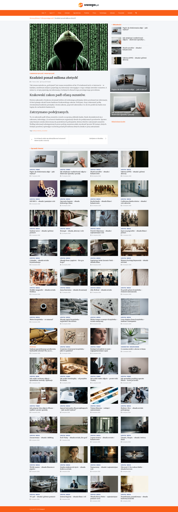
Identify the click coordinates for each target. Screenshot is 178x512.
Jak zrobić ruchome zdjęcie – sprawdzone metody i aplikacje (41, 379)
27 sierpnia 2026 (35, 176)
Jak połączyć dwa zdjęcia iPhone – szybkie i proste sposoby (42, 409)
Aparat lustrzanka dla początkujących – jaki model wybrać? (74, 409)
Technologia (103, 13)
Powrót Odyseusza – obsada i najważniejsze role (101, 232)
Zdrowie (112, 13)
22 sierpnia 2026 (35, 235)
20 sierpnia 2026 (35, 265)
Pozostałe (121, 13)
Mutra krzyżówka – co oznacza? (41, 319)
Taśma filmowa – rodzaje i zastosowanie (100, 409)
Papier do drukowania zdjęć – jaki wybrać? (129, 90)
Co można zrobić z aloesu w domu (133, 349)
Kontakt (130, 13)
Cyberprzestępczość (37, 73)
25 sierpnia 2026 (126, 176)
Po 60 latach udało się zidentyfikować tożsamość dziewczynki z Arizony (50, 139)
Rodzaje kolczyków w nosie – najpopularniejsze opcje (101, 350)
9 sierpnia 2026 (66, 412)
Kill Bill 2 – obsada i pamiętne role (42, 201)
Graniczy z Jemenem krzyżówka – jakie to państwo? (72, 350)
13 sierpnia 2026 (35, 353)
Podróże (86, 13)
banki (34, 131)
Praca (94, 13)
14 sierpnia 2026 (96, 324)
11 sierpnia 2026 (66, 383)
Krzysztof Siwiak (46, 82)
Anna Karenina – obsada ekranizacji (73, 290)
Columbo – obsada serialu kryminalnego (39, 261)
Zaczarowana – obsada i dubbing (42, 438)
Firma (59, 13)
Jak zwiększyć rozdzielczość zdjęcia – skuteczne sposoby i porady (133, 39)
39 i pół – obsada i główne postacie (42, 497)
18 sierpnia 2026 (126, 265)
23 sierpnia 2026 (96, 205)
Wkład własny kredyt (118, 121)
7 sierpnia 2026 (66, 440)
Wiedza (98, 169)
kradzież (38, 131)
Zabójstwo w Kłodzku (96, 138)
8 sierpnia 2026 (126, 412)
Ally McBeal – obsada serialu (101, 290)
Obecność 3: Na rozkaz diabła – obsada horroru (132, 468)
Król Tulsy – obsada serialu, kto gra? (73, 438)
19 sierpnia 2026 (96, 265)
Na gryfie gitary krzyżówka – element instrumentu (131, 291)
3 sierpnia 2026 (35, 499)
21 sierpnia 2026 (96, 235)
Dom (43, 13)
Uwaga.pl (42, 509)
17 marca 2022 (35, 82)
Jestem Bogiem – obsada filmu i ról (73, 497)
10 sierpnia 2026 (126, 383)
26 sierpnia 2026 (96, 176)
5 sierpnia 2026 (66, 471)
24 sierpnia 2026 (35, 204)
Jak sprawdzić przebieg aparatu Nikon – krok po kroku (132, 379)
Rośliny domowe (134, 347)
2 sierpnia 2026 (96, 501)
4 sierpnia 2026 (96, 471)
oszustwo (44, 131)
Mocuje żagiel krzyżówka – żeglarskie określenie (70, 320)
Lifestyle (67, 13)
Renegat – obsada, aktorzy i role (72, 231)
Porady (38, 169)
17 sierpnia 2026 (66, 292)
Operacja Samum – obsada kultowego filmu (69, 202)
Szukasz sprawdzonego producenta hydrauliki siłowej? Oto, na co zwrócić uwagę (43, 351)
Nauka (37, 376)
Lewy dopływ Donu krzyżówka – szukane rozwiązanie (133, 320)
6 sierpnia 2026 (126, 442)
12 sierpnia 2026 (126, 351)
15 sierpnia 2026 (66, 324)
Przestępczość (49, 73)
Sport (51, 13)
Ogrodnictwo (77, 13)
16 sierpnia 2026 (126, 294)
